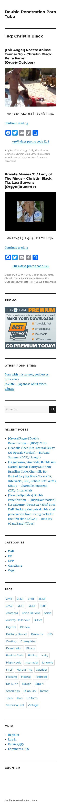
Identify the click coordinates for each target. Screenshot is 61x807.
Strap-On (30, 691)
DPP (11, 561)
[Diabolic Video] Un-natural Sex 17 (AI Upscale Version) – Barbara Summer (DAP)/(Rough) (31, 452)
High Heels (13, 662)
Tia (16, 281)
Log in (12, 739)
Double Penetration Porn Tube (21, 800)
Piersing (11, 676)
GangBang (15, 565)
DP (10, 556)
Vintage (33, 705)
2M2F (20, 598)
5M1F (43, 605)
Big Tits (34, 150)
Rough (27, 683)
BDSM (38, 620)
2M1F (9, 598)
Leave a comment (46, 281)
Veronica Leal (15, 705)
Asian (47, 613)
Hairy (44, 655)
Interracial (37, 153)
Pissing (26, 676)
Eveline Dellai (15, 655)
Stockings (13, 691)
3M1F (31, 598)
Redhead (41, 676)
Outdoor (31, 157)
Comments (18, 749)
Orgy (24, 150)
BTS (50, 634)
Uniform (32, 698)
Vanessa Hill (26, 281)
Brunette (10, 153)
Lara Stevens (28, 278)
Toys (20, 698)
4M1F (20, 605)
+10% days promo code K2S (30, 141)
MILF (9, 669)
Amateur (12, 613)
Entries (16, 744)
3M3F (9, 605)
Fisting (32, 655)
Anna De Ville (31, 613)
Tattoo (44, 691)
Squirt (39, 683)
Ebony (30, 648)
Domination (14, 648)
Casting (11, 641)
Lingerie (47, 662)
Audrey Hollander (18, 620)
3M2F (42, 598)
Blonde (44, 150)
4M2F (32, 605)
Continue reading (16, 123)
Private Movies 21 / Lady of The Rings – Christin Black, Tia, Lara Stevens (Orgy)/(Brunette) (28, 180)
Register (13, 734)
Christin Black (23, 153)
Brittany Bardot (16, 634)
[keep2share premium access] (30, 328)
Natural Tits (19, 157)
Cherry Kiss (28, 641)
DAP (11, 551)
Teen (9, 698)
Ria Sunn (12, 683)
